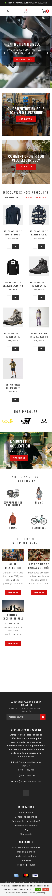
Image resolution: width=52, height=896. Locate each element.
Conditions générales (26, 817)
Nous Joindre (26, 812)
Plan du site (26, 834)
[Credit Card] (16, 875)
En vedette (11, 197)
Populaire (41, 197)
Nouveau (27, 197)
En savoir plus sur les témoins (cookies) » (26, 893)
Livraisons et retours (26, 825)
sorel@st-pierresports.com (27, 781)
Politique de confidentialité (26, 821)
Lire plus (13, 592)
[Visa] (35, 875)
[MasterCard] (26, 875)
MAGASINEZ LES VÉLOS (26, 62)
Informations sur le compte (26, 847)
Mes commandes (26, 852)
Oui (38, 889)
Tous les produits (26, 865)
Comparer (26, 860)
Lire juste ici (26, 119)
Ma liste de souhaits (26, 856)
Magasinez (19, 458)
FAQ (26, 830)
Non (46, 889)
